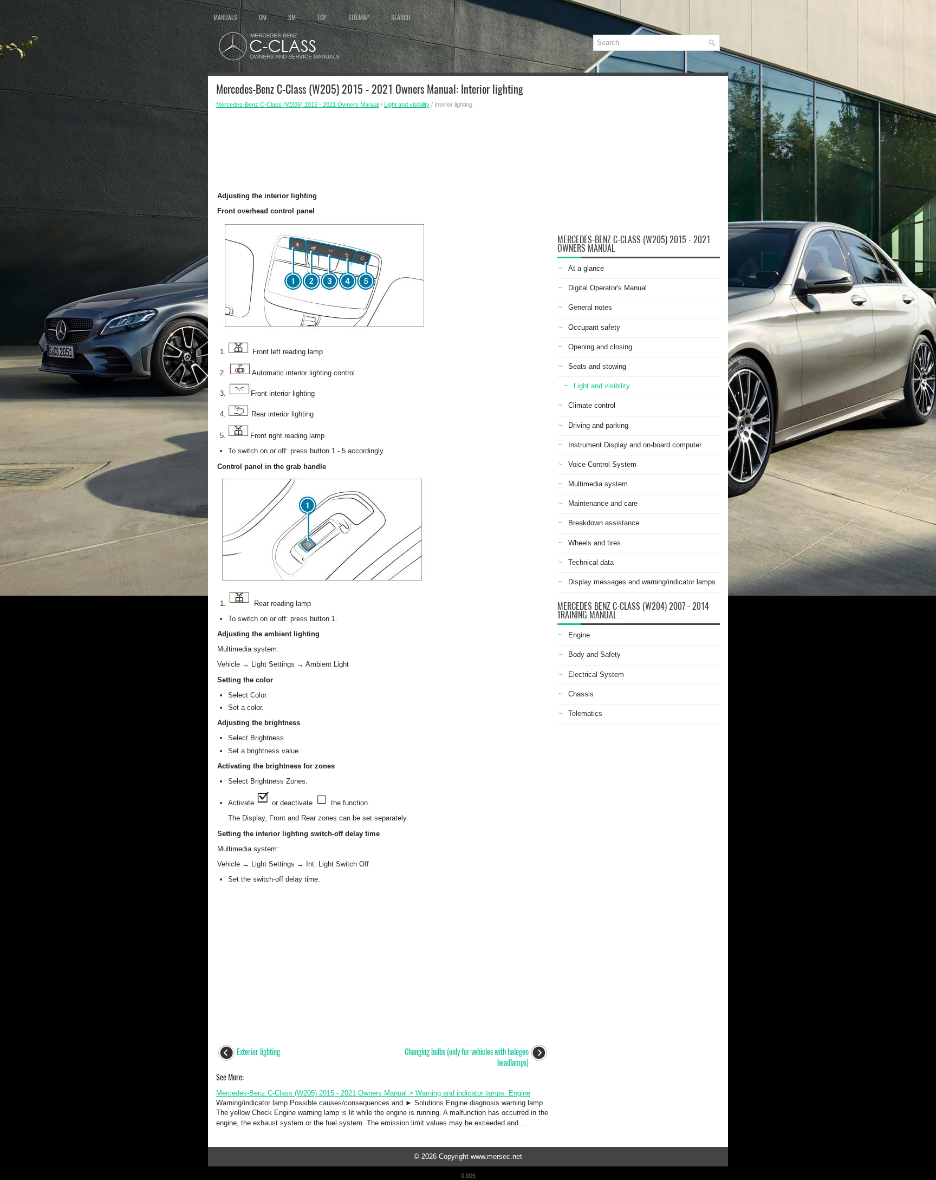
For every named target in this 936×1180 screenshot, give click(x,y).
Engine (579, 635)
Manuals (225, 17)
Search (401, 17)
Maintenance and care (603, 503)
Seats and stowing (597, 366)
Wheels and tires (594, 543)
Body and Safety (594, 654)
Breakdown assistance (603, 523)
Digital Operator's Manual (607, 288)
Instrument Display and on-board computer (634, 445)
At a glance (586, 268)
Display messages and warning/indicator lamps (642, 582)
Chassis (581, 694)
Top (322, 17)
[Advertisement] (382, 146)
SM (292, 17)
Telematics (585, 713)
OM (262, 17)
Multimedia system (598, 484)
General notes (590, 307)
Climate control (591, 405)
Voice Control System (602, 464)
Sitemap (358, 17)
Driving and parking (598, 425)
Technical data (591, 562)
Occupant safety (594, 327)
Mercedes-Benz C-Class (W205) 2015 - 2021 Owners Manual (297, 104)
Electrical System (596, 674)
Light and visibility (407, 104)
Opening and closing (600, 347)
